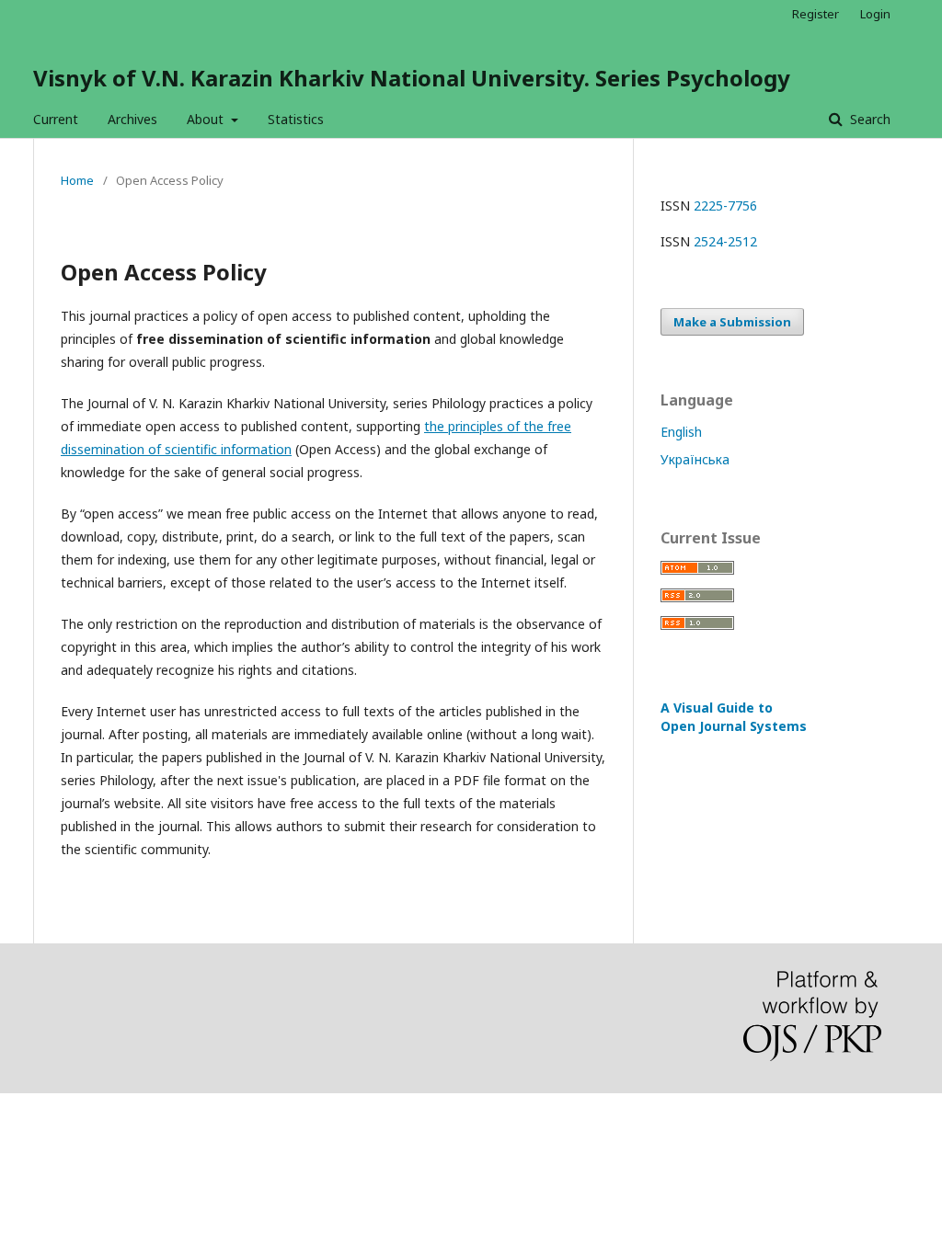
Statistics (296, 119)
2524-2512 (725, 241)
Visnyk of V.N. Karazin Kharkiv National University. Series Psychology (411, 78)
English (681, 431)
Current (55, 119)
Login (875, 14)
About (207, 119)
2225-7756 (725, 205)
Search (868, 119)
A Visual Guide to (734, 717)
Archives (132, 119)
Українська (695, 459)
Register (815, 14)
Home (77, 180)
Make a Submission (732, 322)
